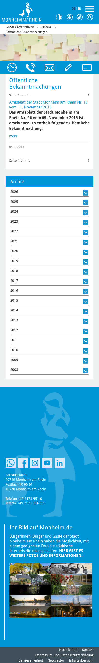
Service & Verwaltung (20, 26)
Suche (90, 17)
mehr (13, 136)
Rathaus (46, 26)
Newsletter (56, 660)
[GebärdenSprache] (80, 17)
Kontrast (60, 17)
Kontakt (87, 650)
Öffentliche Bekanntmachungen (27, 32)
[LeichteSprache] (70, 17)
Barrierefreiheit (31, 660)
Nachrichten (68, 650)
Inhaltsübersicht (81, 660)
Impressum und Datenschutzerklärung (64, 655)
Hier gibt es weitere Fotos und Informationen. (46, 553)
